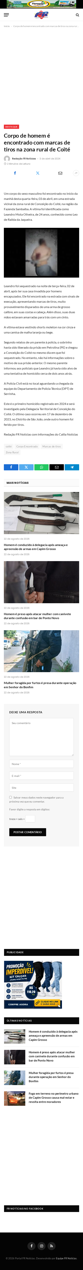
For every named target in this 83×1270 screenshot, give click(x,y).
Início (7, 26)
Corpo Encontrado (27, 446)
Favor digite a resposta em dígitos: (29, 809)
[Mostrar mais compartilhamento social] (76, 173)
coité (9, 446)
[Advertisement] (41, 75)
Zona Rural (12, 452)
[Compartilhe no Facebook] (15, 173)
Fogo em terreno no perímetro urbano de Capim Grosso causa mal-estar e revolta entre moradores (54, 1097)
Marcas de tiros (51, 446)
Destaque (11, 126)
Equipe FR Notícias (66, 1258)
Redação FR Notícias (24, 158)
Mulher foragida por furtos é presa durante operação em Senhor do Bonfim (51, 1077)
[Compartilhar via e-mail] (60, 173)
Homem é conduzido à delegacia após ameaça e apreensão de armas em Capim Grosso (53, 1035)
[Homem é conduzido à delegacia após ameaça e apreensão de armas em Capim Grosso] (41, 513)
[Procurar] (77, 15)
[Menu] (6, 15)
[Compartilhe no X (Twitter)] (37, 173)
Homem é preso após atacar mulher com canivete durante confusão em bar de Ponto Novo (52, 1056)
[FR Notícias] (41, 15)
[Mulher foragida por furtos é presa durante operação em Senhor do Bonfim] (41, 651)
